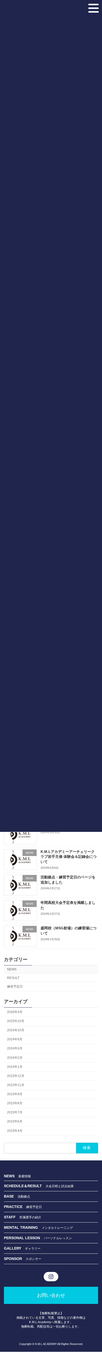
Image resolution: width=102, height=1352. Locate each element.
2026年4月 (14, 1012)
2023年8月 (14, 1103)
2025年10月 (15, 1021)
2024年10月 (15, 1030)
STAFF (11, 1217)
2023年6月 (14, 1121)
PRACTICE (15, 1207)
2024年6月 (14, 1048)
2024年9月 (14, 1039)
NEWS (11, 969)
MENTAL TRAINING (23, 1227)
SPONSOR (15, 1259)
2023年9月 (14, 1094)
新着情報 (24, 1176)
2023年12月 (15, 1076)
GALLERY (14, 1248)
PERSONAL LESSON (24, 1238)
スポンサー (33, 1258)
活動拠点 (24, 1196)
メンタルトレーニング (57, 1227)
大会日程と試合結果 (60, 1186)
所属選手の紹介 (30, 1217)
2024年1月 (14, 1067)
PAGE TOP (92, 1304)
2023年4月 (14, 1130)
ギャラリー (33, 1248)
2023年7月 (14, 1112)
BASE (11, 1196)
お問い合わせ (51, 1295)
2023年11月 (15, 1085)
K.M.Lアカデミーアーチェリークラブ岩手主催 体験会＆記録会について (69, 857)
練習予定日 (15, 986)
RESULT (13, 977)
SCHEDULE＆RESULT (25, 1186)
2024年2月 (14, 1057)
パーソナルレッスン (58, 1238)
